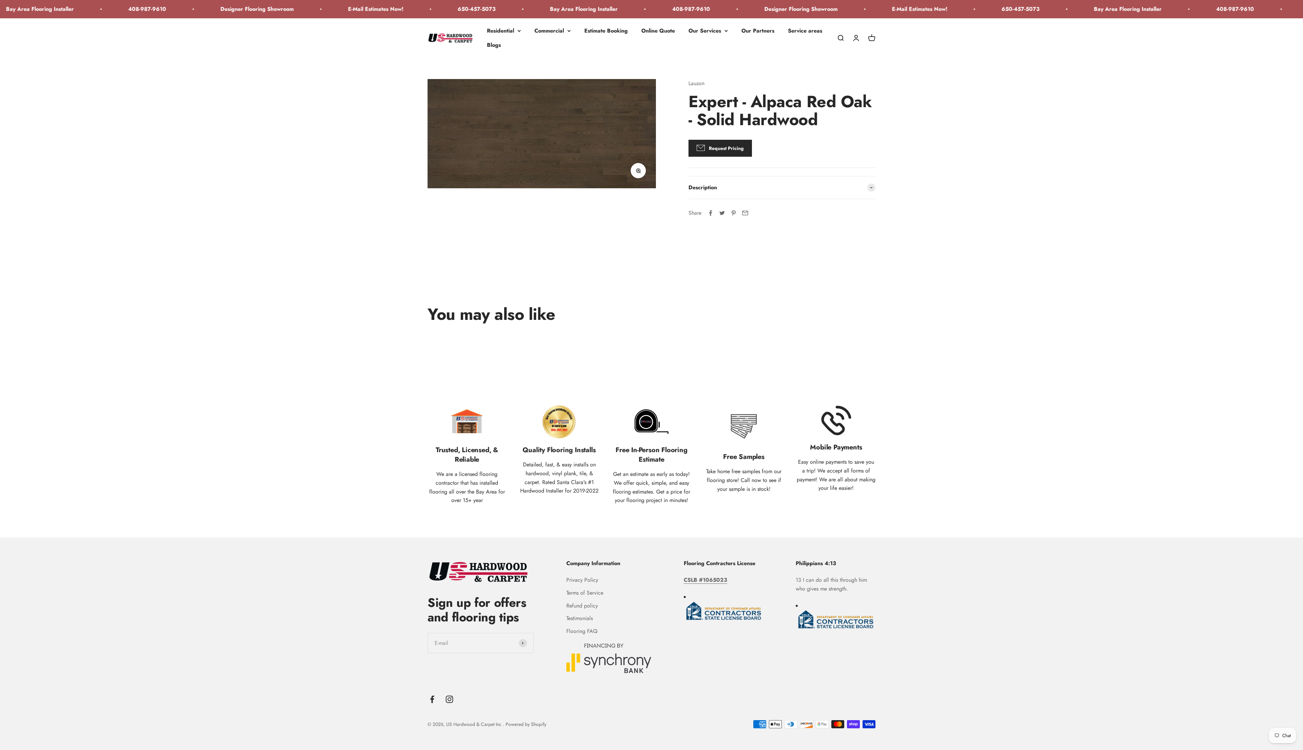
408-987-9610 (99, 9)
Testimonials (579, 618)
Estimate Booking (606, 31)
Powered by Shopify (526, 724)
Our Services (704, 31)
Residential (500, 31)
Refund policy (582, 606)
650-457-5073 (429, 9)
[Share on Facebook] (710, 213)
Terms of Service (584, 593)
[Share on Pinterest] (733, 213)
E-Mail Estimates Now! (328, 9)
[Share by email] (745, 213)
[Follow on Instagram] (449, 699)
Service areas (805, 31)
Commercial (549, 31)
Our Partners (757, 31)
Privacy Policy (582, 580)
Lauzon (696, 83)
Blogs (494, 45)
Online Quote (658, 31)
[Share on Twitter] (722, 213)
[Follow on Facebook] (432, 699)
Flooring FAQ (582, 631)
